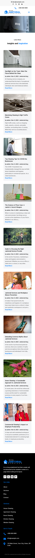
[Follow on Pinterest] (15, 476)
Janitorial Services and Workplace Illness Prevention (16, 294)
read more (8, 88)
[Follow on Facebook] (13, 4)
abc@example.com (18, 2)
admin (8, 76)
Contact (6, 497)
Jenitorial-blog (23, 76)
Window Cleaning (9, 522)
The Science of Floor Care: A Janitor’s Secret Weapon (14, 206)
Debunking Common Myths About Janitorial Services (16, 338)
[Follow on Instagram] (19, 4)
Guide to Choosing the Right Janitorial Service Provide (14, 250)
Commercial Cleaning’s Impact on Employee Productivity (16, 426)
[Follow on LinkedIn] (22, 4)
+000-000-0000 (23, 8)
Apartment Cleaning (10, 512)
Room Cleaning (8, 515)
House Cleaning (8, 508)
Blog (5, 494)
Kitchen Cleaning (9, 519)
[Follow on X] (16, 4)
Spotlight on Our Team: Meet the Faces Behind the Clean (16, 72)
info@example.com (13, 538)
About (5, 487)
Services (6, 490)
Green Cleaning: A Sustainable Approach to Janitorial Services (15, 382)
